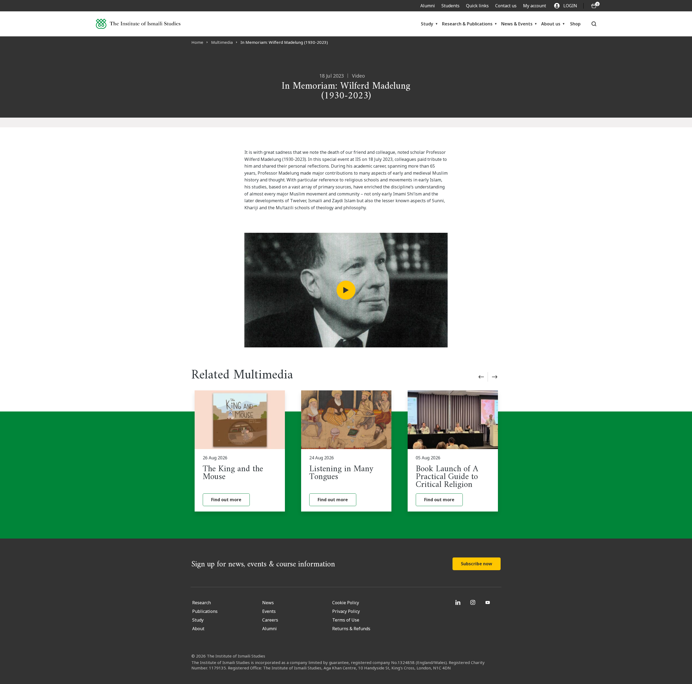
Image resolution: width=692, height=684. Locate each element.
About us (550, 24)
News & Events (517, 24)
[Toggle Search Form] (593, 24)
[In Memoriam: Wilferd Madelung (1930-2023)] (346, 290)
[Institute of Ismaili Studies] (138, 24)
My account (534, 6)
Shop (575, 24)
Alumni (427, 6)
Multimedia (222, 42)
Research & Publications (467, 24)
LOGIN (570, 6)
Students (450, 6)
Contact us (506, 6)
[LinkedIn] (458, 602)
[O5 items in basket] (594, 6)
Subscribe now (476, 564)
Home (197, 42)
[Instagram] (473, 602)
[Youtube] (488, 602)
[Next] (494, 376)
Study (427, 24)
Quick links (477, 6)
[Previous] (481, 376)
